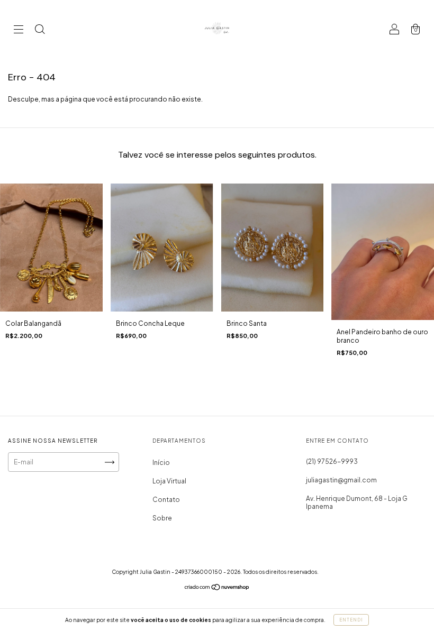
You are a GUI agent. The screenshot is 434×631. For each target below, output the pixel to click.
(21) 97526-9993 (332, 461)
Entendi (351, 620)
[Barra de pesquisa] (39, 30)
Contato (166, 500)
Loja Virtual (169, 481)
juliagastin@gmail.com (341, 480)
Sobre (162, 518)
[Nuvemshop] (217, 588)
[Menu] (18, 30)
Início (161, 463)
